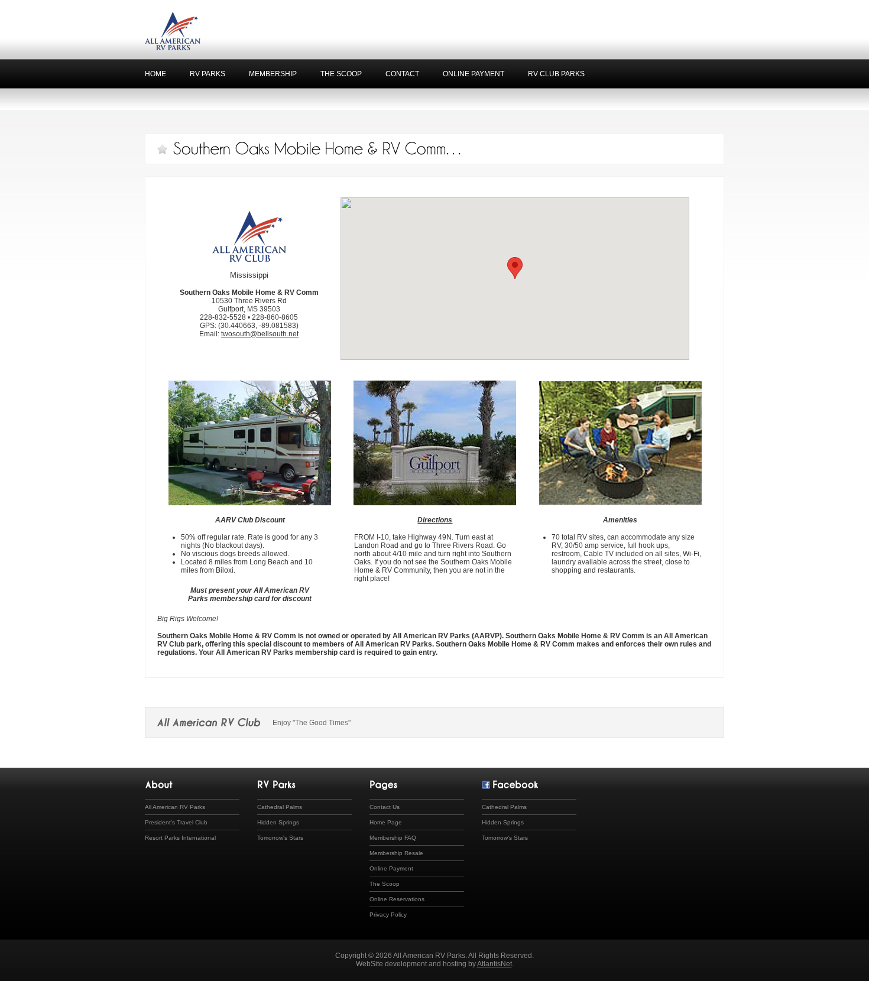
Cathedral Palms (279, 807)
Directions (434, 520)
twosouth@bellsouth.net (260, 334)
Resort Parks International (180, 837)
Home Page (385, 822)
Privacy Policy (388, 914)
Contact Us (384, 807)
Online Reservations (396, 899)
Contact (402, 74)
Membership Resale (396, 853)
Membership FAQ (392, 837)
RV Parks (207, 74)
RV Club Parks (556, 74)
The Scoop (341, 74)
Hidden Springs (278, 822)
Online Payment (473, 74)
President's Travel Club (176, 822)
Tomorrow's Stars (280, 837)
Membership (273, 74)
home (155, 74)
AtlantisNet (494, 964)
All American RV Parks (175, 807)
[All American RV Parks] (172, 47)
